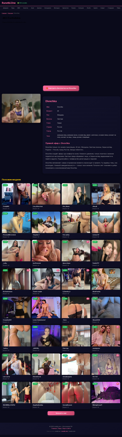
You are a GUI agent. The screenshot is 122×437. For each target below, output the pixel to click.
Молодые (57, 8)
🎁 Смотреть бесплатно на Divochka (61, 88)
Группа (95, 8)
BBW (19, 8)
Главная (4, 13)
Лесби (89, 8)
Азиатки (25, 8)
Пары (12, 8)
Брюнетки (66, 8)
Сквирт (102, 8)
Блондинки (48, 8)
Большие (81, 8)
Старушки (111, 8)
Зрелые (39, 8)
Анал (32, 8)
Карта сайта (67, 428)
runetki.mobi (72, 431)
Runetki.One (9, 3)
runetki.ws (57, 431)
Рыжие (74, 8)
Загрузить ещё (61, 413)
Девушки (5, 8)
